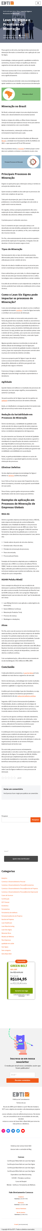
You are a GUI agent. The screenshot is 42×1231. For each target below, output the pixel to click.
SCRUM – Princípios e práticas (21, 1178)
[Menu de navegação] (38, 3)
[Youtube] (23, 1131)
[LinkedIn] (13, 1131)
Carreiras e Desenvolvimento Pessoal (13, 882)
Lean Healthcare (7, 923)
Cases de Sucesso (7, 895)
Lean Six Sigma (28, 673)
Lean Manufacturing (8, 38)
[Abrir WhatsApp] (5, 1226)
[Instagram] (3, 1131)
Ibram (4, 141)
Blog (18, 11)
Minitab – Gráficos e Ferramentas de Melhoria (21, 1185)
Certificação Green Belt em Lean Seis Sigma (21, 1164)
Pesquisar (5, 816)
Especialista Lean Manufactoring (21, 1175)
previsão (21, 149)
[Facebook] (8, 1131)
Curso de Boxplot (21, 1181)
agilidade (4, 401)
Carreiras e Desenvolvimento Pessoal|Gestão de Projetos (20, 888)
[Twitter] (18, 1131)
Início (14, 11)
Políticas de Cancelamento (21, 1099)
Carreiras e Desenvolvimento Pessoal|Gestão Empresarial (20, 892)
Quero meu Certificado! (21, 859)
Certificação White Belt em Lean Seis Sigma (21, 1171)
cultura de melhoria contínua (27, 696)
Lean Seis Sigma (19, 38)
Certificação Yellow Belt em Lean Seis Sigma (21, 1161)
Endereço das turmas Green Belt (21, 1146)
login (18, 793)
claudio (23, 35)
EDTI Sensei (5, 902)
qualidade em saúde (8, 943)
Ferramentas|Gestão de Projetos (12, 916)
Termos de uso (21, 1103)
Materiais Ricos (6, 933)
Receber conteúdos (22, 1080)
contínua (19, 310)
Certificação (5, 899)
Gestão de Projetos (8, 919)
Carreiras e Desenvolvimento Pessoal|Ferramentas (18, 885)
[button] (21, 961)
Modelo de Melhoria (8, 937)
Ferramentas (6, 909)
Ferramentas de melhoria (9, 912)
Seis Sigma (5, 947)
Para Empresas (6, 940)
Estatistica (5, 906)
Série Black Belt (7, 954)
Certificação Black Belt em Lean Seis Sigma (21, 1168)
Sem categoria (6, 950)
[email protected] (23, 1224)
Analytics (4, 878)
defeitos (11, 476)
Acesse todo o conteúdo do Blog (21, 1149)
